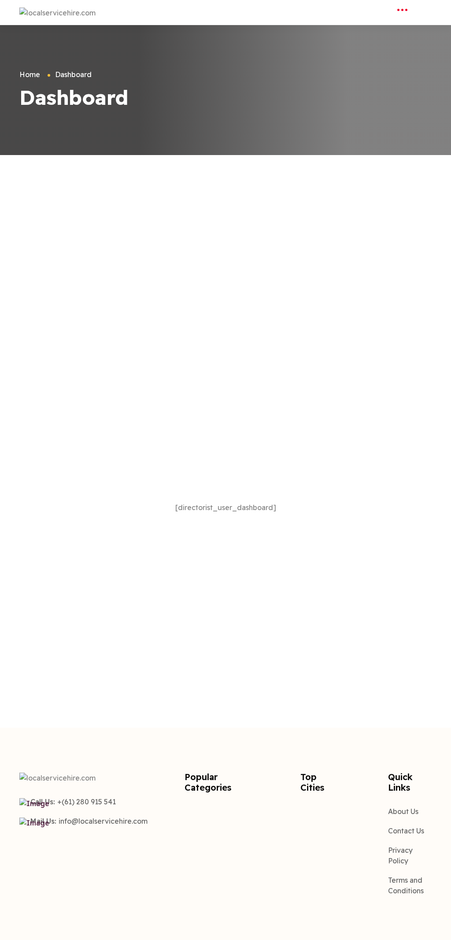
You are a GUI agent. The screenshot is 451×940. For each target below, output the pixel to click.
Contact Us (406, 830)
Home (29, 74)
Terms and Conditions (406, 885)
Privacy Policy (400, 855)
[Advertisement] (225, 221)
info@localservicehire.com (103, 821)
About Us (403, 811)
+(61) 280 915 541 (86, 801)
